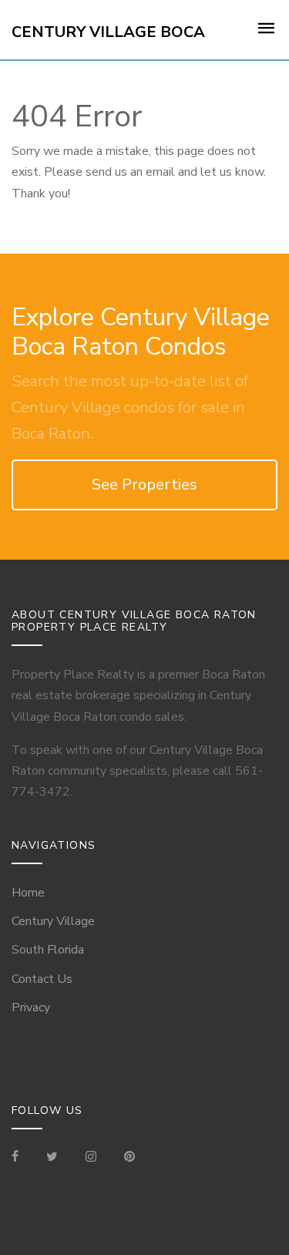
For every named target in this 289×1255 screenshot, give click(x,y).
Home (28, 892)
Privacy (31, 1007)
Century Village (53, 921)
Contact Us (42, 979)
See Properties (144, 484)
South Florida (48, 949)
